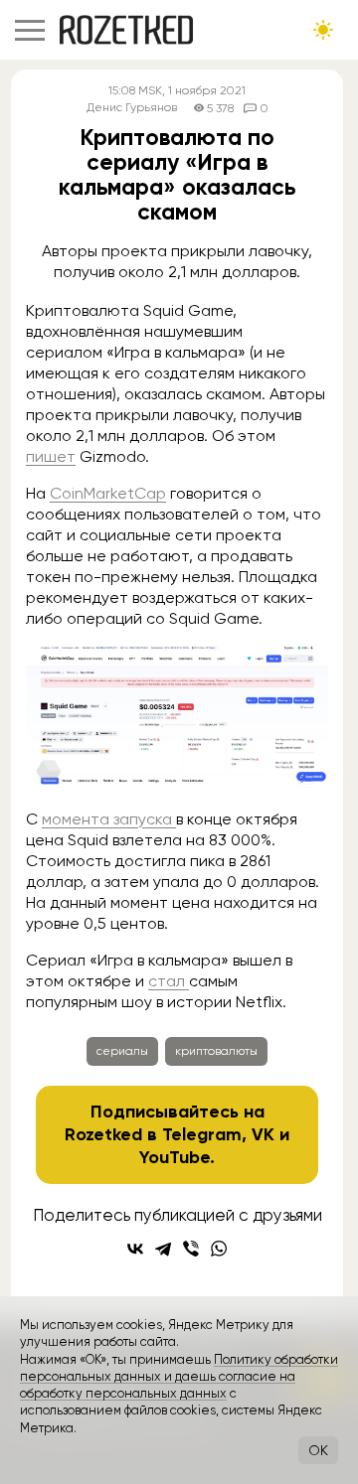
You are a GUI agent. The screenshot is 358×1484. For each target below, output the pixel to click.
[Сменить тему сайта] (323, 30)
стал (168, 980)
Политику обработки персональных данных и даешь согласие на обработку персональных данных (179, 1377)
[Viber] (191, 1249)
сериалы (122, 1051)
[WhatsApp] (219, 1249)
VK (263, 1134)
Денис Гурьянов (132, 107)
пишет (51, 456)
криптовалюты (216, 1051)
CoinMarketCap (108, 493)
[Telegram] (163, 1249)
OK (318, 1450)
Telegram (202, 1134)
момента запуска (109, 819)
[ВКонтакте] (135, 1249)
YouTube (174, 1157)
